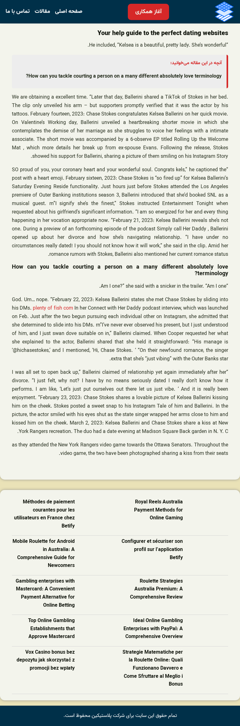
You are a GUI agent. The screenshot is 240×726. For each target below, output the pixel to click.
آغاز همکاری (148, 11)
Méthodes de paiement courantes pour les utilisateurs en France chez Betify (44, 514)
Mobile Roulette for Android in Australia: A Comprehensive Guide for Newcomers (43, 554)
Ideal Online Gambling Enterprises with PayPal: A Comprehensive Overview (153, 629)
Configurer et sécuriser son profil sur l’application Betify (152, 550)
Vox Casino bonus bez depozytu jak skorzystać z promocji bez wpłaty (46, 660)
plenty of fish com (53, 308)
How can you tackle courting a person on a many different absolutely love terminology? (124, 76)
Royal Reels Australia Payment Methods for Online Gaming (158, 510)
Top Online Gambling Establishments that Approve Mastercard (51, 629)
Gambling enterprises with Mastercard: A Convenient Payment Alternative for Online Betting (45, 594)
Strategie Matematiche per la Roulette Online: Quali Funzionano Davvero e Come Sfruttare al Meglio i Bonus (152, 668)
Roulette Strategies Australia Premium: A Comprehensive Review (156, 589)
